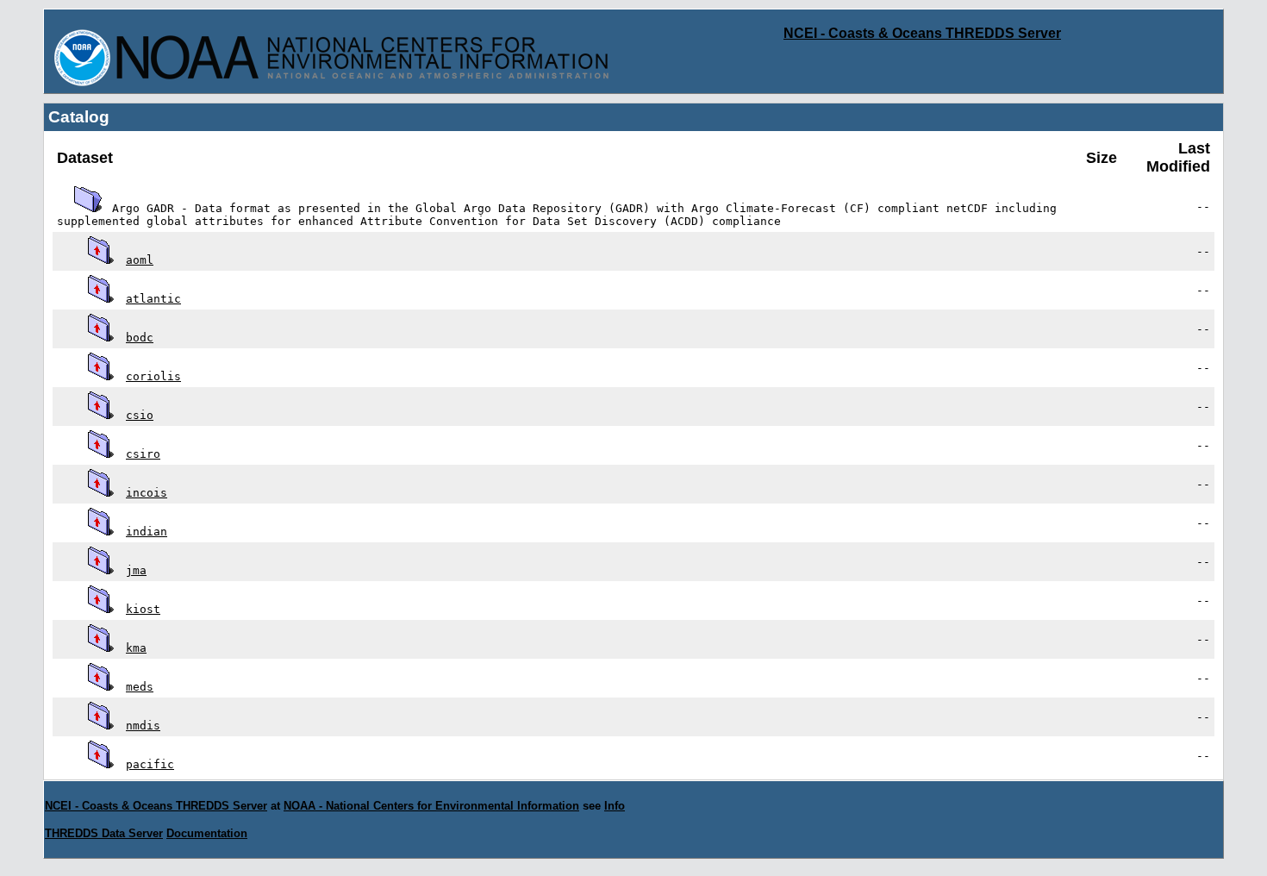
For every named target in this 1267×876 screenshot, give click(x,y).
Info (614, 805)
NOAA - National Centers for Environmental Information (431, 805)
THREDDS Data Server (104, 833)
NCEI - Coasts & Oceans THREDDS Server (922, 33)
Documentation (206, 833)
